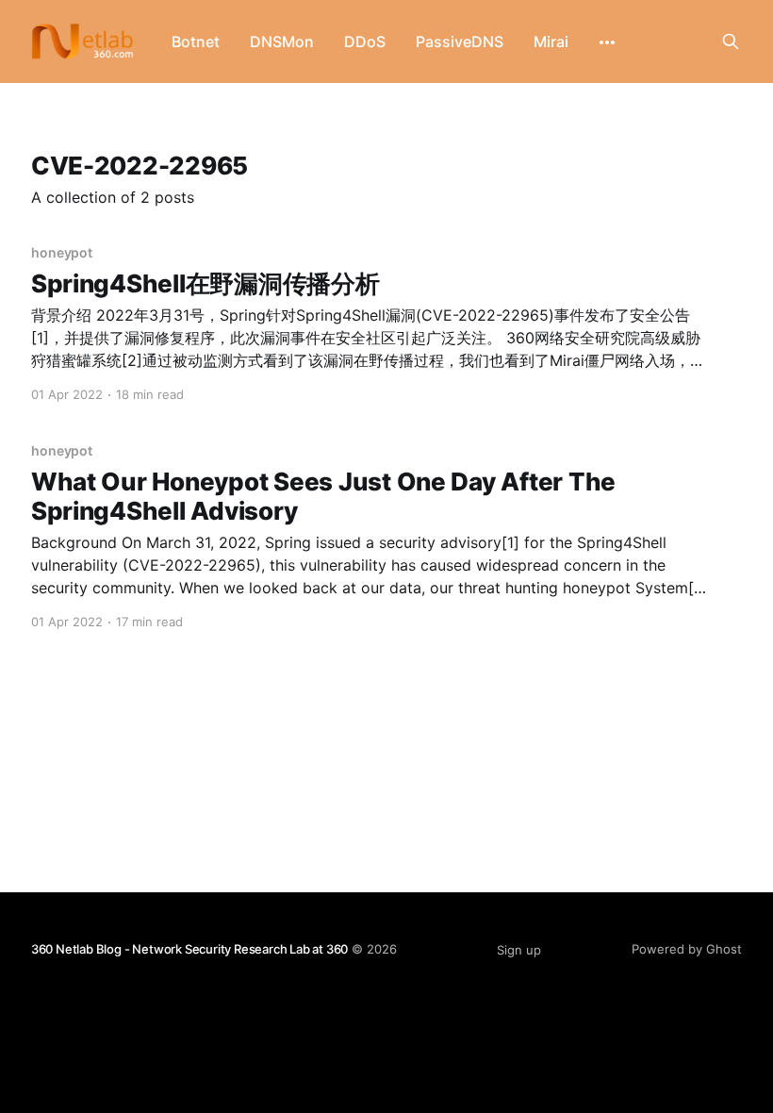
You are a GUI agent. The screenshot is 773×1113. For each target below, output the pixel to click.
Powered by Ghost (687, 948)
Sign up (519, 949)
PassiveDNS (459, 41)
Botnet (196, 41)
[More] (607, 42)
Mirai (551, 41)
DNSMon (282, 41)
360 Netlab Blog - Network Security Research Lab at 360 (189, 948)
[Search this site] (730, 41)
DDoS (365, 41)
